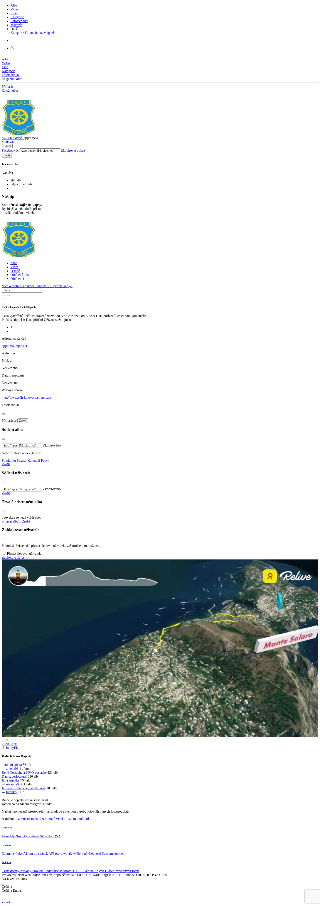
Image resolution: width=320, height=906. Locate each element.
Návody (26, 871)
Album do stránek (36, 853)
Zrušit (6, 464)
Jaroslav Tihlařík (13, 788)
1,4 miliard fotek (26, 819)
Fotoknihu (9, 460)
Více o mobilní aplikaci (18, 286)
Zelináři (34, 836)
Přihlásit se (9, 420)
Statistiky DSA (50, 836)
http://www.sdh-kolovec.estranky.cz (26, 397)
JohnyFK (12, 748)
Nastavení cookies (14, 879)
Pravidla (38, 871)
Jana (5, 780)
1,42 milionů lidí (77, 819)
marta (6, 765)
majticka (16, 765)
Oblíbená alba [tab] (20, 275)
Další (6, 155)
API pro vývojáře (61, 853)
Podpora (6, 862)
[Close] (3, 414)
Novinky (22, 836)
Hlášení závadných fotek (122, 871)
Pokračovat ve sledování (160, 648)
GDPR (78, 871)
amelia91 (12, 768)
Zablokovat (10, 557)
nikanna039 (14, 784)
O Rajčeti (7, 827)
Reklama (6, 845)
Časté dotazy (11, 871)
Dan (5, 776)
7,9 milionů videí (51, 819)
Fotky (45, 460)
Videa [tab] (14, 267)
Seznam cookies (113, 853)
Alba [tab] (13, 263)
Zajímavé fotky (12, 853)
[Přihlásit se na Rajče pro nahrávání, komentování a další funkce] (12, 48)
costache (41, 772)
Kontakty (8, 836)
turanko (11, 792)
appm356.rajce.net (14, 346)
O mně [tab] (15, 271)
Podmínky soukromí (58, 871)
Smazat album (12, 521)
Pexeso (22, 460)
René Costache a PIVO (18, 772)
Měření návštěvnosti (87, 853)
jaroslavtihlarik (35, 788)
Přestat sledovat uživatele (24, 553)
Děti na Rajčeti (94, 871)
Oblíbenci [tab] (17, 278)
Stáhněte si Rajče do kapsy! (53, 286)
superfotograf (17, 776)
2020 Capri (9, 744)
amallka (14, 780)
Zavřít (23, 420)
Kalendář (34, 460)
